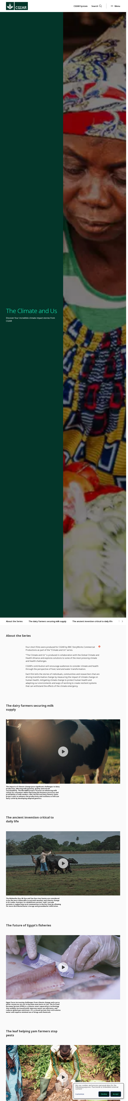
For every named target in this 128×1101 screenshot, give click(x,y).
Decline (104, 1094)
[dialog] (99, 1090)
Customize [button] (79, 1094)
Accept (115, 1094)
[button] (80, 6)
